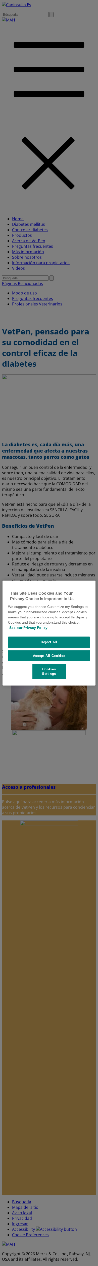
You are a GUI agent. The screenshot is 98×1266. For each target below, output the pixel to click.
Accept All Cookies (49, 655)
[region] (49, 633)
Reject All (49, 642)
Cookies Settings (49, 671)
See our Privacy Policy (28, 628)
